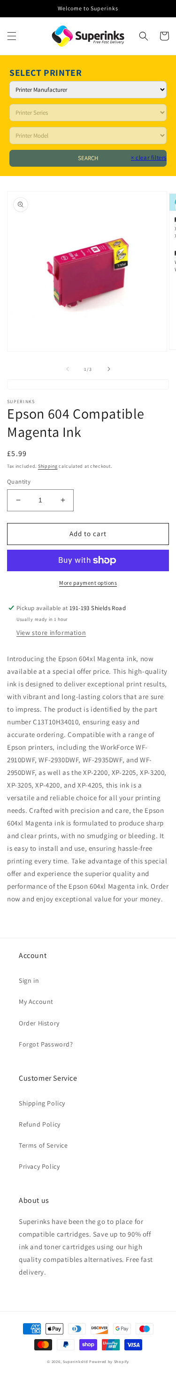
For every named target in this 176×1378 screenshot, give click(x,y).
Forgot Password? (46, 1044)
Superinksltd (75, 1361)
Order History (39, 1023)
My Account (36, 1001)
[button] (11, 36)
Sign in (29, 980)
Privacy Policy (39, 1166)
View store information (51, 632)
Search (88, 158)
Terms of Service (43, 1145)
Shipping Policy (42, 1103)
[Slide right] (109, 369)
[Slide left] (67, 369)
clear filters (149, 158)
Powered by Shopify (109, 1361)
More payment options (88, 582)
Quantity (19, 482)
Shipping (48, 466)
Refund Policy (40, 1124)
